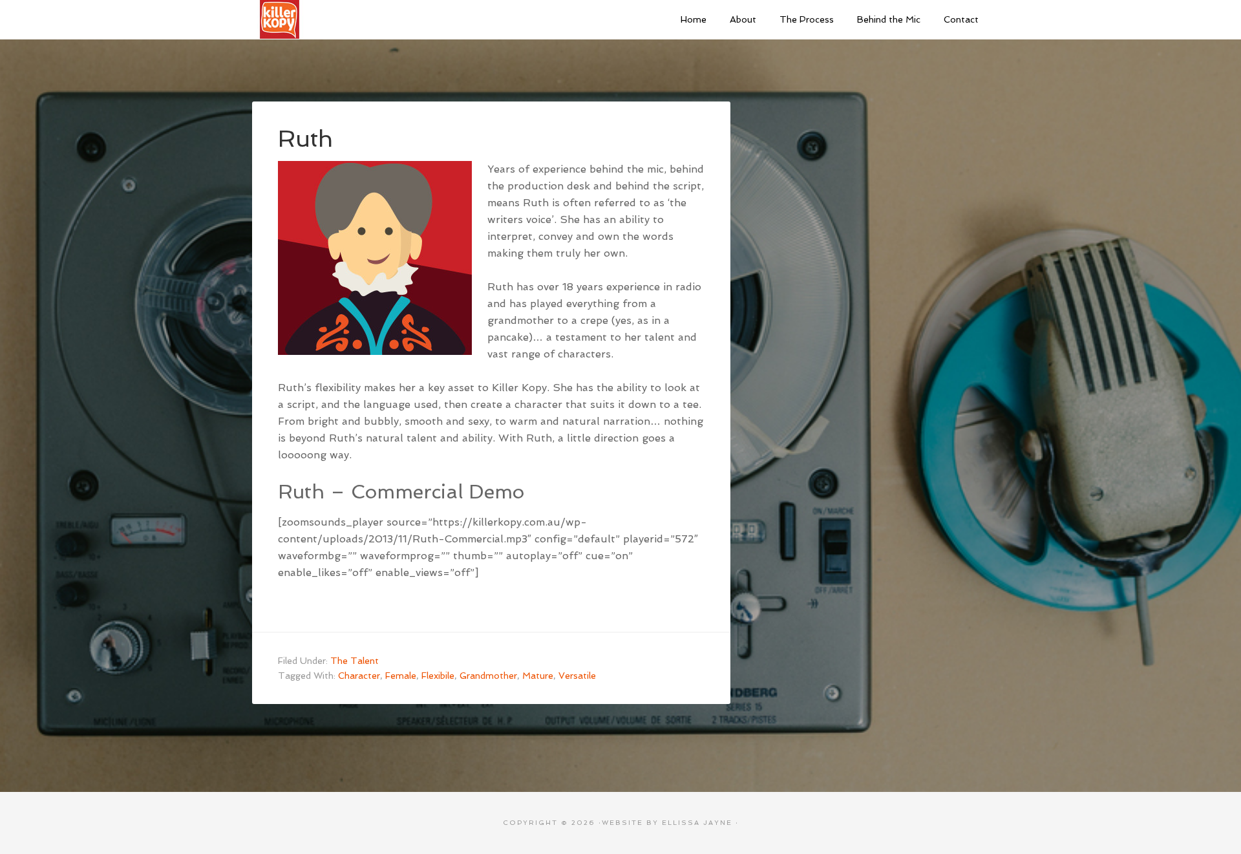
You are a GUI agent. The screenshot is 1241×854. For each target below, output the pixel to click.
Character (359, 675)
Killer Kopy (349, 19)
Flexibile (437, 675)
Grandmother (488, 675)
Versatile (577, 675)
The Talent (354, 661)
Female (400, 675)
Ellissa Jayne (697, 822)
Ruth (305, 139)
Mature (537, 675)
